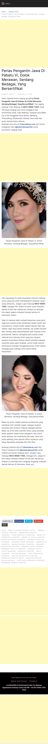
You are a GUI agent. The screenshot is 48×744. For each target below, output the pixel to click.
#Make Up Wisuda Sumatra (13, 539)
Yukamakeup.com (27, 124)
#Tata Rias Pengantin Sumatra (31, 560)
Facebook (19, 521)
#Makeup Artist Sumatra (23, 542)
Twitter (29, 521)
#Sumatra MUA (8, 560)
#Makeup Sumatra (26, 551)
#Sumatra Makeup (34, 558)
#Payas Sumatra (19, 553)
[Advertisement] (24, 44)
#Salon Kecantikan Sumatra (24, 556)
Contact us (33, 681)
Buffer (5, 525)
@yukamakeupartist (24, 127)
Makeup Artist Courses (19, 681)
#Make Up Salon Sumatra (33, 537)
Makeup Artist (13, 12)
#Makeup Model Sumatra (23, 544)
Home (4, 12)
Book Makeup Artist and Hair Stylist (24, 677)
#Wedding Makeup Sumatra (14, 563)
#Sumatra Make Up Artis (13, 558)
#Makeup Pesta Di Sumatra (14, 549)
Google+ (39, 521)
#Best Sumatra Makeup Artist (22, 530)
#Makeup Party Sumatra (33, 546)
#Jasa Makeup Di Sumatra (23, 535)
